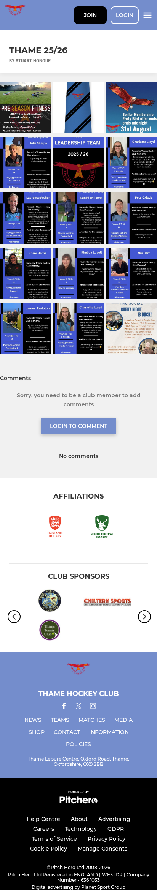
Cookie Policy (48, 848)
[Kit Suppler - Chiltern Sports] (107, 602)
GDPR (115, 828)
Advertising (114, 819)
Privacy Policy (106, 838)
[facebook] (64, 707)
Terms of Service (54, 838)
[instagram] (93, 707)
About (79, 819)
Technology (81, 828)
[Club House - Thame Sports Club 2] (50, 631)
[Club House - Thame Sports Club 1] (50, 602)
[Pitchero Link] (78, 801)
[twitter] (78, 707)
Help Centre (43, 819)
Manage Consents (102, 848)
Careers (43, 828)
